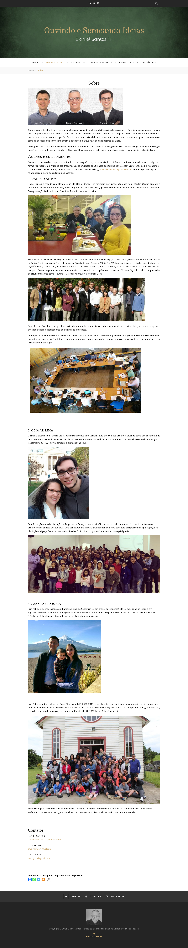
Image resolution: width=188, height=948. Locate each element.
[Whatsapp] (34, 879)
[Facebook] (30, 879)
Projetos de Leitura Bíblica (137, 62)
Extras (75, 62)
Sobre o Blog (55, 62)
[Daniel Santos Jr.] (94, 33)
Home (35, 62)
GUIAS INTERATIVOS (100, 62)
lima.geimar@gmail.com (39, 848)
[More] (43, 879)
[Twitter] (38, 879)
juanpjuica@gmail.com (39, 858)
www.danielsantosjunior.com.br (115, 169)
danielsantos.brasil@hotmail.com (44, 839)
